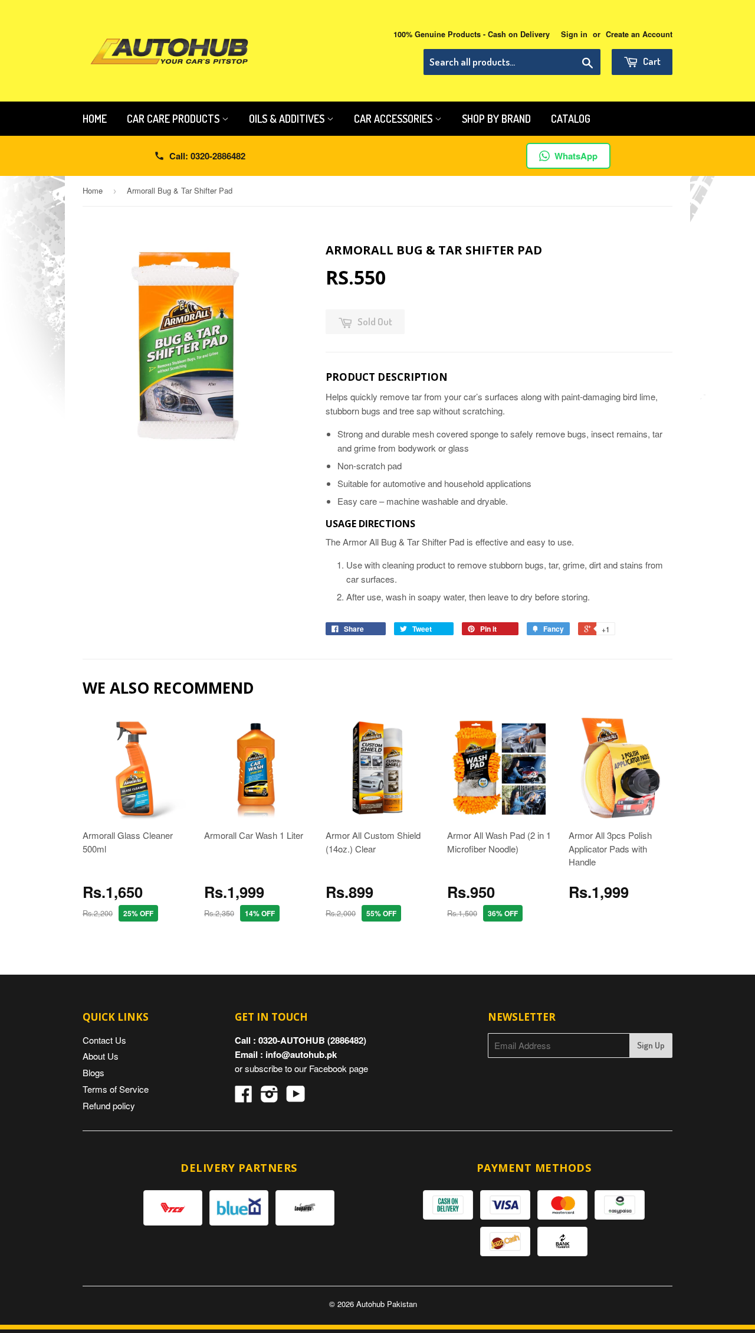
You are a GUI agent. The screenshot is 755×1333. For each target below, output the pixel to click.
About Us (101, 1056)
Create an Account (639, 34)
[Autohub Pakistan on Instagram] (269, 1097)
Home (95, 118)
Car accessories (394, 118)
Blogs (93, 1072)
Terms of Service (116, 1089)
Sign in (574, 34)
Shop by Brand (496, 118)
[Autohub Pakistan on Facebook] (243, 1097)
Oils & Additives (288, 118)
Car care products (174, 118)
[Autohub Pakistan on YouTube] (296, 1097)
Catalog (570, 118)
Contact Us (104, 1040)
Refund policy (109, 1105)
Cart (651, 61)
